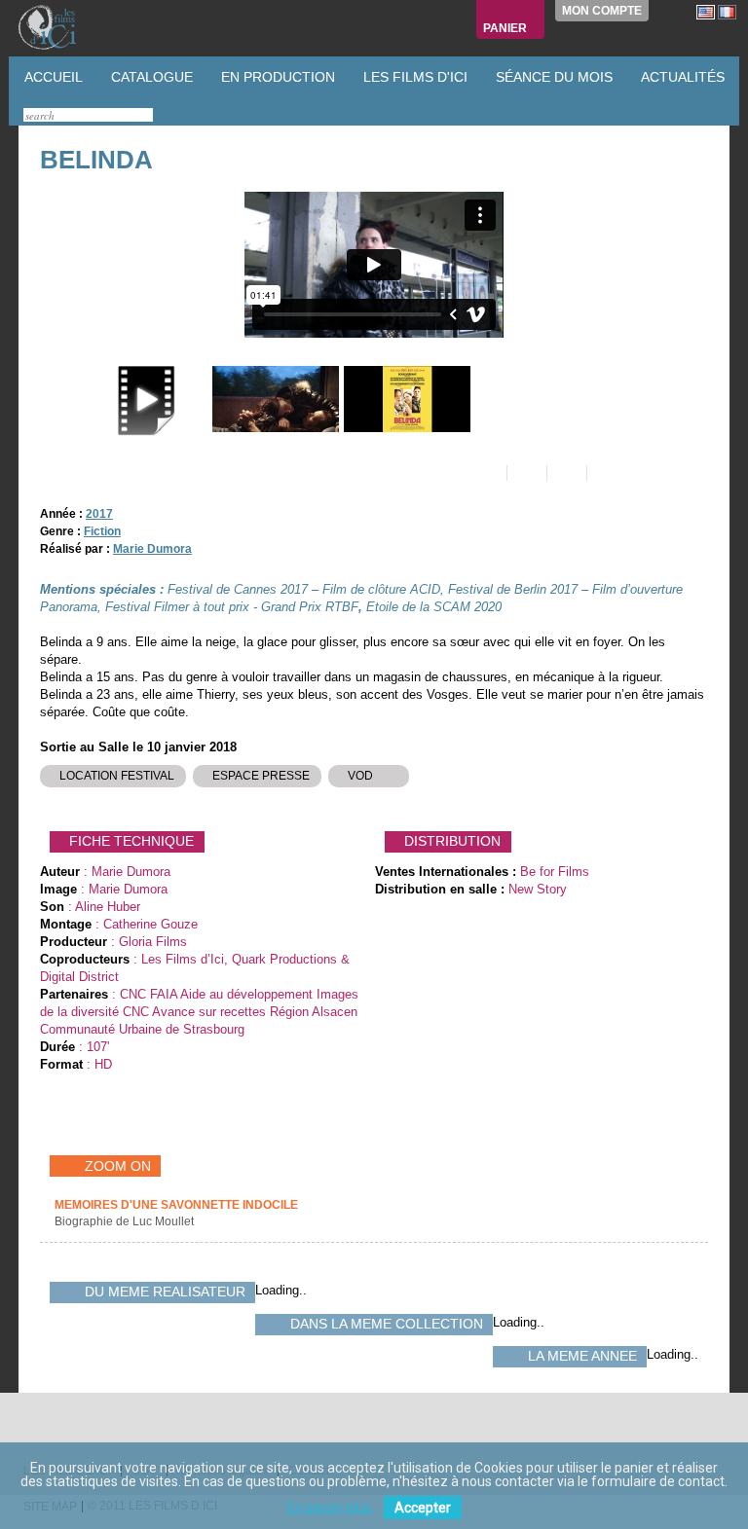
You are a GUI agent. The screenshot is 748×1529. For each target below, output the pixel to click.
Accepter (422, 1507)
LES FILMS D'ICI (413, 77)
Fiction (102, 531)
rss (78, 1433)
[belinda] (273, 399)
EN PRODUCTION (276, 77)
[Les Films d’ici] (67, 27)
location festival (116, 776)
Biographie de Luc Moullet (126, 1221)
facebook (59, 1433)
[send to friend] (485, 473)
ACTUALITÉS (681, 77)
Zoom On (118, 1166)
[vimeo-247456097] (141, 399)
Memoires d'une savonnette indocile (176, 1205)
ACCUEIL (51, 77)
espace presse (261, 776)
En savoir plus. (330, 1507)
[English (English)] (705, 11)
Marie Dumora (152, 549)
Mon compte (602, 11)
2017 (99, 514)
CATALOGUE (150, 77)
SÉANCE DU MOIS (552, 77)
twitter (41, 1433)
